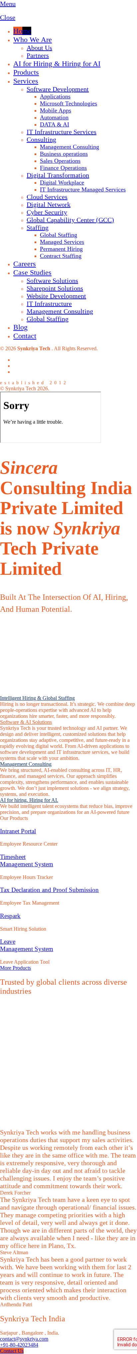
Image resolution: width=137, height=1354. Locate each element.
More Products (15, 968)
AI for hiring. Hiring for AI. (29, 800)
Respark (10, 915)
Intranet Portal (18, 831)
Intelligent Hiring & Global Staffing (37, 698)
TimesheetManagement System (26, 860)
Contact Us (12, 1351)
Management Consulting (26, 764)
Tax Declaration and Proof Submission (49, 889)
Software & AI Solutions (26, 722)
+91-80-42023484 (19, 1345)
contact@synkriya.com (24, 1339)
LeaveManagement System (26, 945)
